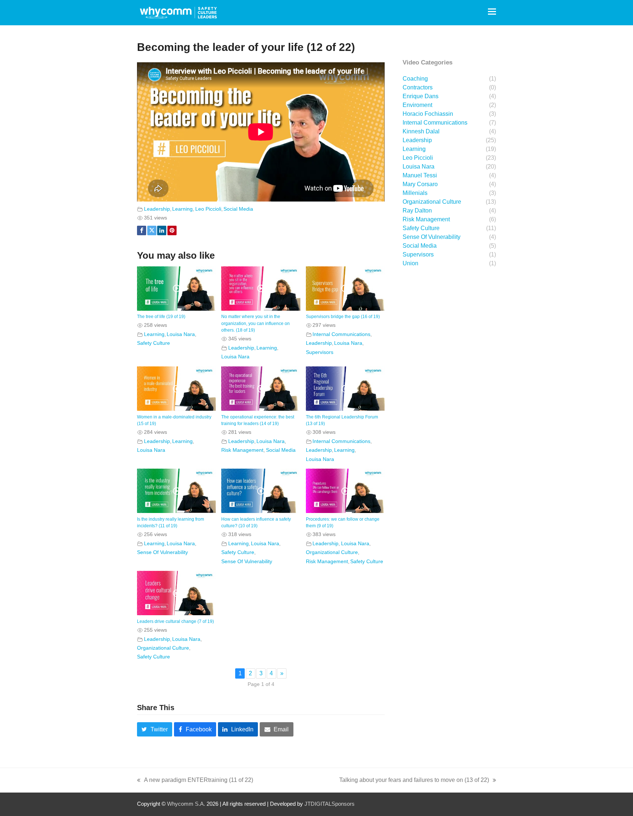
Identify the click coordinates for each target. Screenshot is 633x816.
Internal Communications (341, 334)
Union (410, 263)
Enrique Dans (420, 96)
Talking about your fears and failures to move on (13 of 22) (414, 781)
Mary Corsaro (420, 184)
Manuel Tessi (420, 175)
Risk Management (242, 450)
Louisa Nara (181, 334)
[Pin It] (172, 230)
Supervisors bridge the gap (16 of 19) (343, 316)
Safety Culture (153, 343)
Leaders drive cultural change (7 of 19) (175, 621)
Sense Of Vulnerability (162, 552)
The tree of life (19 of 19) (161, 316)
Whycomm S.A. (186, 804)
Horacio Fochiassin (428, 114)
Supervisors (319, 352)
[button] (492, 11)
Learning (182, 209)
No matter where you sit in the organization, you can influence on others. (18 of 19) (255, 323)
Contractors (418, 87)
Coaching (415, 78)
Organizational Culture (332, 552)
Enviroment (417, 105)
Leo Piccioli (208, 209)
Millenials (415, 193)
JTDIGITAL (318, 804)
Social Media (238, 209)
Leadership (157, 209)
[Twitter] (151, 230)
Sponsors (343, 804)
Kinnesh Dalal (421, 131)
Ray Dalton (417, 210)
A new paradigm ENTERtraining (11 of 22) (195, 781)
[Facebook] (141, 230)
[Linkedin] (161, 230)
